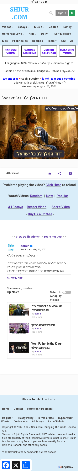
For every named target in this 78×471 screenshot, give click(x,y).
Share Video (61, 207)
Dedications (21, 421)
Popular (62, 196)
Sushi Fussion (30, 78)
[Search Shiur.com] (51, 12)
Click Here (53, 185)
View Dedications (27, 236)
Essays (22, 26)
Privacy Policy (25, 418)
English (66, 467)
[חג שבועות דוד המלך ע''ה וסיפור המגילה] (19, 310)
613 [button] (63, 40)
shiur (65, 437)
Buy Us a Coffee (40, 214)
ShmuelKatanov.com (20, 452)
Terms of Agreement (39, 408)
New (49, 196)
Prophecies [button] (20, 40)
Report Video (36, 207)
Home (6, 408)
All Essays (15, 207)
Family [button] (67, 26)
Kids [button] (31, 33)
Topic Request (53, 236)
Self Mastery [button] (62, 33)
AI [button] (71, 40)
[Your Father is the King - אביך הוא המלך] (19, 347)
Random (36, 196)
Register (7, 418)
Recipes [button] (37, 40)
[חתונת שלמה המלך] (19, 328)
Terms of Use (45, 418)
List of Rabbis (56, 421)
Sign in (62, 13)
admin (25, 246)
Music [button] (38, 26)
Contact (18, 408)
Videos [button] (6, 26)
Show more (14, 278)
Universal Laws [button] (12, 33)
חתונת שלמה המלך (43, 325)
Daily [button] (44, 33)
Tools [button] (50, 40)
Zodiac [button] (53, 26)
